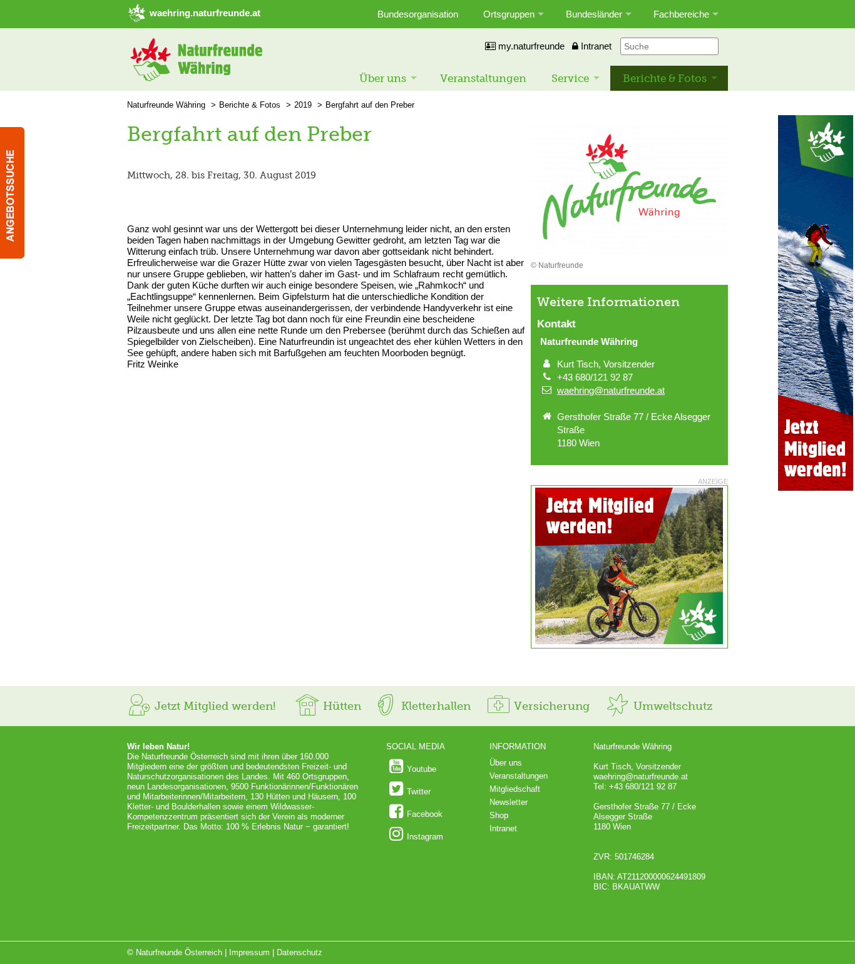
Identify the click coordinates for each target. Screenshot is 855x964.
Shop (498, 815)
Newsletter (508, 802)
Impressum (249, 952)
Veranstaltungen (483, 78)
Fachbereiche (681, 14)
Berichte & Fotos (665, 78)
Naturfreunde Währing (166, 105)
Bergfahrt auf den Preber (369, 105)
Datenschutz (299, 952)
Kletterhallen (434, 706)
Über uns (382, 78)
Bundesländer (594, 14)
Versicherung (550, 706)
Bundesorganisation (417, 14)
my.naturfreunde (530, 46)
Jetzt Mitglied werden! (213, 706)
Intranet (595, 46)
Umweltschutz (671, 706)
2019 (303, 105)
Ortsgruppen (509, 14)
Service (570, 78)
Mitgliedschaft (514, 789)
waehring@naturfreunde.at (611, 390)
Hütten (340, 706)
